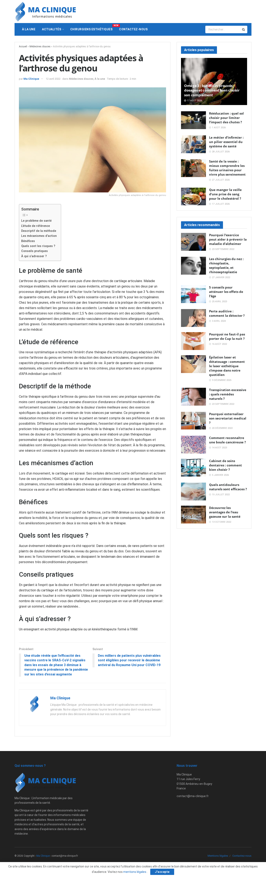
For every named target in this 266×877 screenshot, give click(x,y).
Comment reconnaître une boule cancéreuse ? (227, 440)
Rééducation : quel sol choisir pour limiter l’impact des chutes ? (226, 117)
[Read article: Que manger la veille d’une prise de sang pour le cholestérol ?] (193, 196)
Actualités (51, 29)
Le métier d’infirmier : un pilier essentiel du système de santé (226, 141)
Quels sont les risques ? (38, 246)
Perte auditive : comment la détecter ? (227, 313)
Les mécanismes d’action (39, 236)
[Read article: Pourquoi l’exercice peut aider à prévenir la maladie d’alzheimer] (193, 242)
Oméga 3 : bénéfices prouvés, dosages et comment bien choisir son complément (211, 90)
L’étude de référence (35, 226)
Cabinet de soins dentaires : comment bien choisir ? (225, 465)
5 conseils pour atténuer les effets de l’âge (226, 291)
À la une (28, 29)
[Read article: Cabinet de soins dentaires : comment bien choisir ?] (193, 468)
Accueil (23, 46)
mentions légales (135, 871)
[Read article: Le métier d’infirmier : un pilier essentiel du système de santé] (193, 144)
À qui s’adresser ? (34, 256)
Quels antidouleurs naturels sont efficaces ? (228, 487)
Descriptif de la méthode (38, 231)
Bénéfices (28, 241)
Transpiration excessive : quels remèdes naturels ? (227, 394)
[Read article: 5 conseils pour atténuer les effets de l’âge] (193, 294)
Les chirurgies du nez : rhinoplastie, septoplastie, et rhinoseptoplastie (226, 265)
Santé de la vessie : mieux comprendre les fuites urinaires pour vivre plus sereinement (227, 167)
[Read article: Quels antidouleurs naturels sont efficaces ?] (193, 491)
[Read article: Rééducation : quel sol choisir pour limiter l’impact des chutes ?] (193, 120)
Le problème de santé (36, 221)
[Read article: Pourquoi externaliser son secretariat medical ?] (193, 421)
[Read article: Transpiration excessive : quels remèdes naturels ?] (193, 397)
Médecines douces (40, 46)
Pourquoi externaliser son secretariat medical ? (227, 418)
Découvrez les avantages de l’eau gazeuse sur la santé (224, 512)
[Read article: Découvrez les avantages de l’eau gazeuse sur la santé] (193, 515)
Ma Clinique (31, 78)
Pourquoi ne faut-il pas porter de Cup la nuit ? (227, 336)
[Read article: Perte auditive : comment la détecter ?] (193, 318)
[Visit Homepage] (46, 11)
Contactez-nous (133, 29)
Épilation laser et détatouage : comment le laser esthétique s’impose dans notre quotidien (227, 366)
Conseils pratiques (34, 251)
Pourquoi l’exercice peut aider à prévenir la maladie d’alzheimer (228, 239)
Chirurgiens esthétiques (93, 27)
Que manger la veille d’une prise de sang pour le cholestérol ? (225, 194)
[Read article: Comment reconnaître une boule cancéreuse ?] (193, 445)
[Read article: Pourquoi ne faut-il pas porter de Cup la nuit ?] (193, 341)
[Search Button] (244, 29)
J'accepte (162, 871)
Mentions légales (218, 855)
